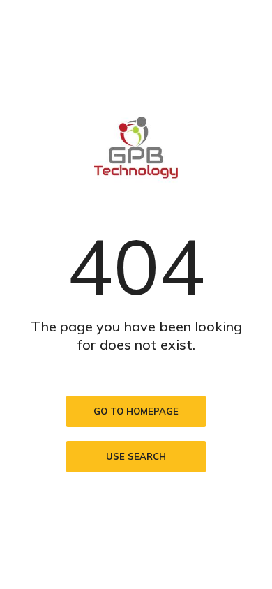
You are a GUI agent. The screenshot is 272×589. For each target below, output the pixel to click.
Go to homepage (136, 411)
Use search (136, 456)
